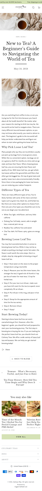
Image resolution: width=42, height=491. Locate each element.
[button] (33, 7)
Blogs (23, 37)
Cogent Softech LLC (21, 487)
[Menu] (3, 7)
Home (18, 37)
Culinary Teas (17, 482)
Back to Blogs (22, 359)
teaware (11, 340)
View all (21, 437)
